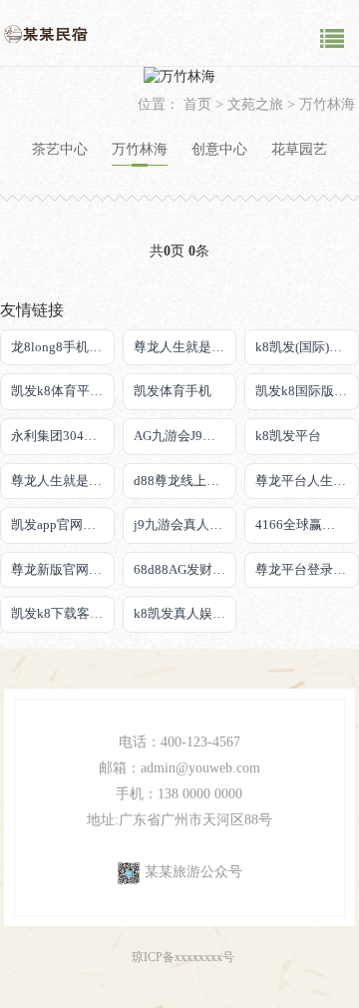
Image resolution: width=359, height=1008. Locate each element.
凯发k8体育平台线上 (63, 390)
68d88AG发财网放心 (185, 569)
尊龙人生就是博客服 (185, 346)
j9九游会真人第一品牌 (185, 524)
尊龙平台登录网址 (307, 569)
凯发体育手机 (172, 390)
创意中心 (219, 149)
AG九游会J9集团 (181, 435)
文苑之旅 (255, 104)
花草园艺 (299, 149)
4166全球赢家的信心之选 (307, 524)
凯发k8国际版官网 (307, 390)
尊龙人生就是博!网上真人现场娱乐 (63, 480)
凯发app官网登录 (60, 524)
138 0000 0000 (200, 793)
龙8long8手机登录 (63, 346)
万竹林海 (327, 104)
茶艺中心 (60, 149)
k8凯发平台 (288, 435)
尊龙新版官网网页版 (63, 569)
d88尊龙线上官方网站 (185, 480)
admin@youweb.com (200, 767)
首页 (197, 104)
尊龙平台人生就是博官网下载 (307, 480)
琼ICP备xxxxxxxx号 (183, 957)
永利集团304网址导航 (63, 435)
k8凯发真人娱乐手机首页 (185, 613)
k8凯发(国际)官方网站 (307, 346)
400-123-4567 (200, 742)
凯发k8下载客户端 (63, 613)
